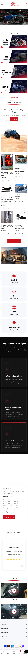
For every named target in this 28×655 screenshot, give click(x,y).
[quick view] (8, 181)
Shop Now (14, 119)
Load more (13, 241)
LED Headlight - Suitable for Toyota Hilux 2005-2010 (20, 169)
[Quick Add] (14, 260)
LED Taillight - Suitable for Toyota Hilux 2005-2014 (7, 173)
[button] (11, 33)
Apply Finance (14, 97)
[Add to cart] (2, 181)
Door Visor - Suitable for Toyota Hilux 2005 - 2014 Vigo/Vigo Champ (7, 200)
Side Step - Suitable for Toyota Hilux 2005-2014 (7, 227)
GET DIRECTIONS (9, 517)
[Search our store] (23, 4)
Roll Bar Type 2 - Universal (19, 195)
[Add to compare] (5, 181)
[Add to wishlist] (11, 155)
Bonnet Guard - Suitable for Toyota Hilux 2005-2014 (20, 227)
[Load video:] (14, 590)
